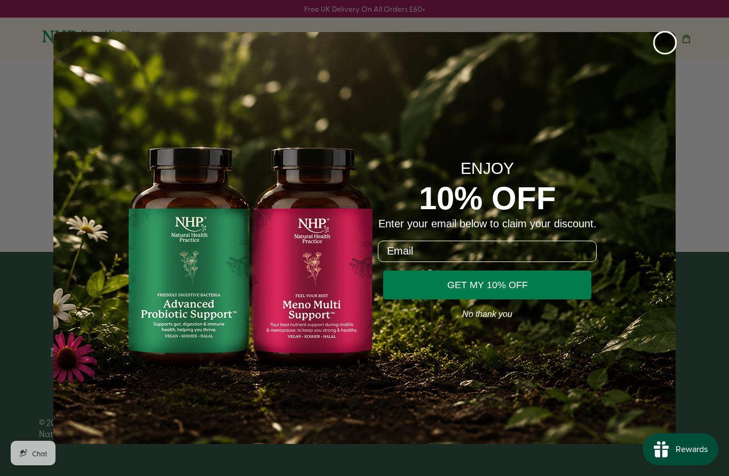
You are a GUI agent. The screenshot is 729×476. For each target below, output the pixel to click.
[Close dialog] (665, 42)
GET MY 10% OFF (487, 285)
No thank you (487, 314)
